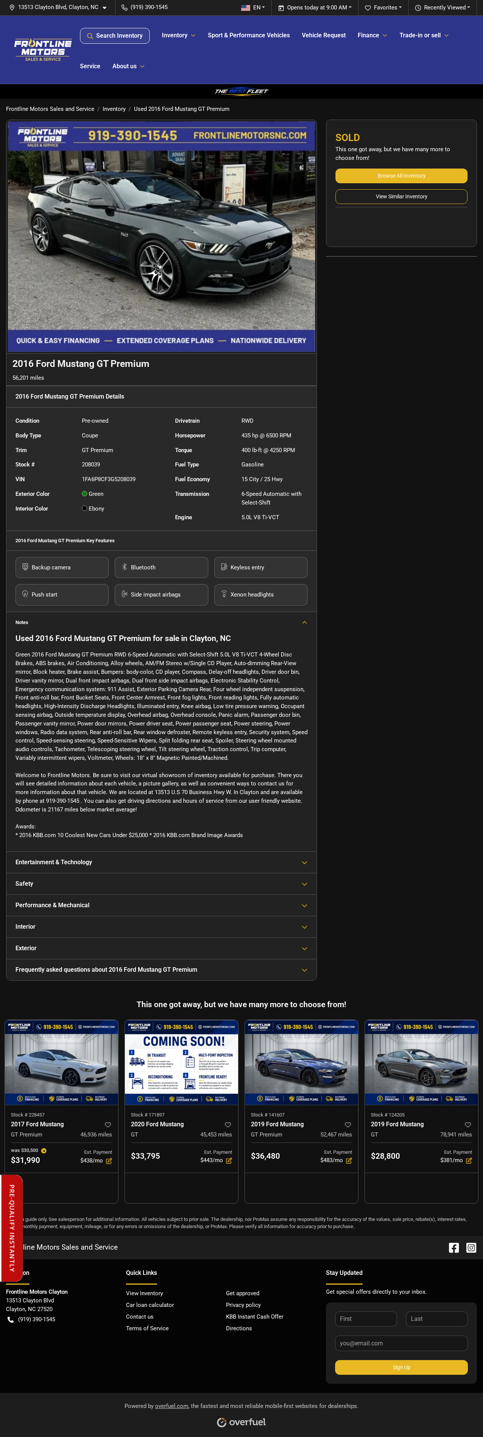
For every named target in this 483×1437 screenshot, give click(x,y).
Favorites (385, 7)
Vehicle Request (324, 35)
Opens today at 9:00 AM (317, 7)
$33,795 (145, 1156)
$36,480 (265, 1156)
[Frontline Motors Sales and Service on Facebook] (451, 1247)
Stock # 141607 (268, 1115)
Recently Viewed (445, 7)
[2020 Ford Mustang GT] (181, 1062)
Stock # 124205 (388, 1115)
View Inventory (144, 1293)
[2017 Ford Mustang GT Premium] (61, 1062)
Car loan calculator (150, 1305)
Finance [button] (368, 35)
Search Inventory (119, 35)
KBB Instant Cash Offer (254, 1316)
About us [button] (124, 66)
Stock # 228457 (28, 1115)
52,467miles (336, 1134)
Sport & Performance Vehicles (249, 35)
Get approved (242, 1293)
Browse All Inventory (402, 176)
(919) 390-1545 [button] (149, 7)
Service (90, 66)
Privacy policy (243, 1305)
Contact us (140, 1316)
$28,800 (385, 1156)
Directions (239, 1328)
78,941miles (456, 1134)
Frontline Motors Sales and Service (50, 109)
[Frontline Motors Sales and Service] (43, 50)
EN (257, 7)
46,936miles (96, 1134)
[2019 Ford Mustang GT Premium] (301, 1062)
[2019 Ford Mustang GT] (421, 1062)
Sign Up (402, 1367)
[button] (60, 7)
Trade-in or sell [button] (420, 35)
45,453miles (216, 1134)
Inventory (114, 109)
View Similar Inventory (402, 196)
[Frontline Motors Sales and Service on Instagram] (468, 1247)
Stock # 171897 (148, 1115)
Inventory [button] (175, 35)
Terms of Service (147, 1328)
